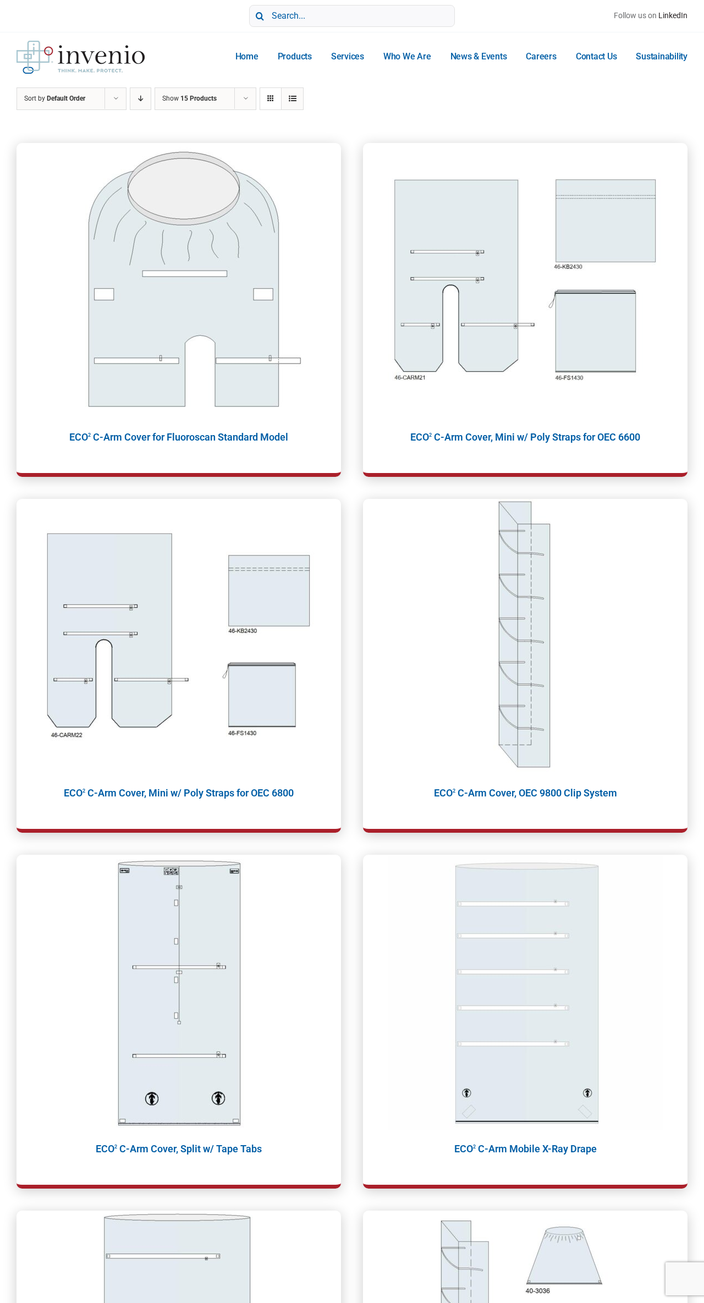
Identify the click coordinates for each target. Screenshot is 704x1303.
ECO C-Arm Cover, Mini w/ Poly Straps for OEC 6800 (179, 793)
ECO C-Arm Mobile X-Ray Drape (525, 1148)
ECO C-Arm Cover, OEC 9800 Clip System (525, 793)
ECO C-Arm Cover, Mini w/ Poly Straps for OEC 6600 (525, 437)
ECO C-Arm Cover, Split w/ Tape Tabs (179, 1148)
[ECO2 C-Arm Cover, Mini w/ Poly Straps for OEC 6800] (178, 636)
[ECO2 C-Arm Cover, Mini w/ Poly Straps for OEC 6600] (525, 280)
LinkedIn (673, 15)
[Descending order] (140, 98)
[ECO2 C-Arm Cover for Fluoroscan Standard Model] (178, 280)
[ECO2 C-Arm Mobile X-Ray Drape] (525, 992)
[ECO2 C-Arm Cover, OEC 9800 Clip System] (525, 636)
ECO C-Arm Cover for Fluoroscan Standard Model (178, 437)
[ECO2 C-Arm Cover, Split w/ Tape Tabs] (178, 992)
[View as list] (292, 98)
